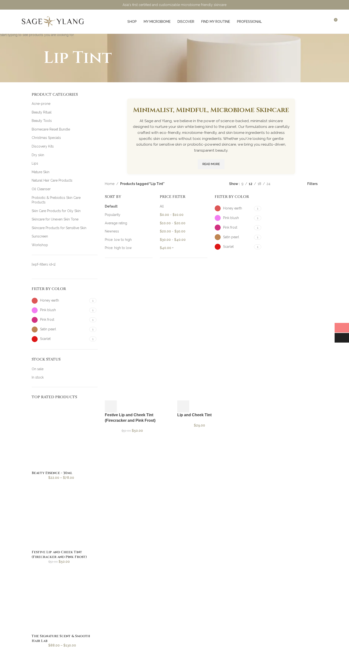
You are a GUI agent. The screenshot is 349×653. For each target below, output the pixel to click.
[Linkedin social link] (328, 4)
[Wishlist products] (324, 21)
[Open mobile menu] (14, 21)
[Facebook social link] (303, 4)
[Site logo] (53, 21)
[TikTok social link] (334, 4)
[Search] (316, 21)
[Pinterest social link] (322, 4)
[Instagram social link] (309, 4)
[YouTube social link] (315, 4)
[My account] (307, 21)
